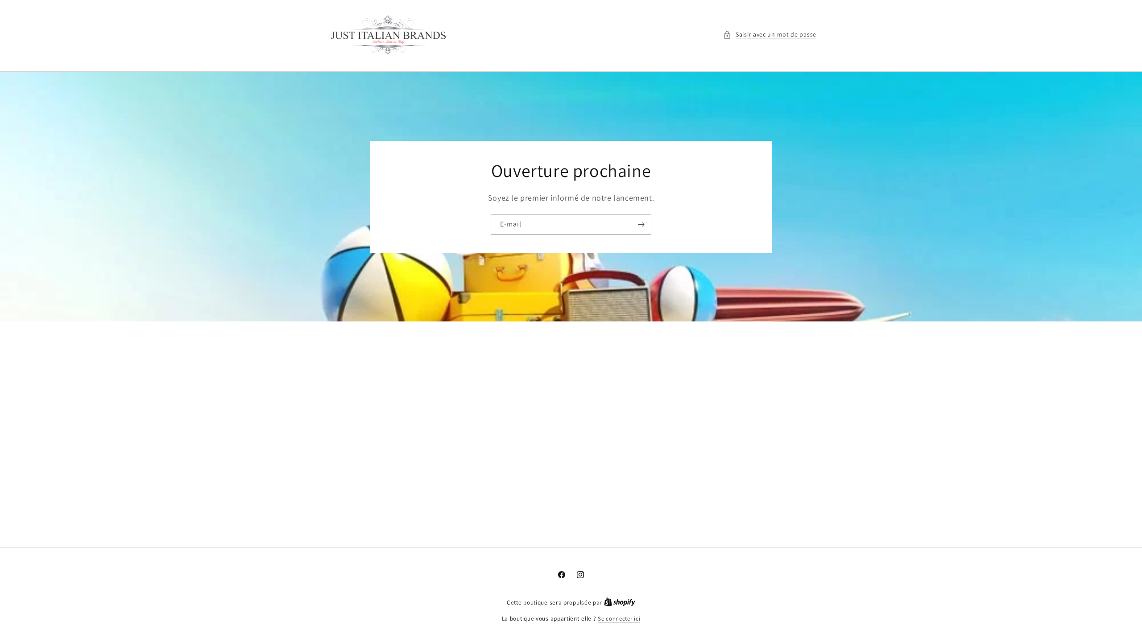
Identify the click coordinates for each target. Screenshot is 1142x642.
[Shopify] (619, 602)
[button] (769, 34)
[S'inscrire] (641, 224)
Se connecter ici (619, 618)
